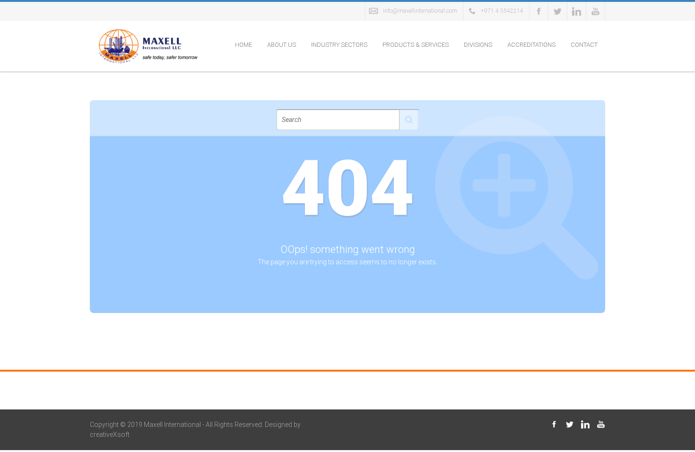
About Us (281, 44)
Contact (584, 44)
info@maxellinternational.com (420, 11)
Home (243, 44)
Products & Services (415, 44)
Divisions (478, 44)
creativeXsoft (110, 434)
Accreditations (531, 44)
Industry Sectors (339, 44)
